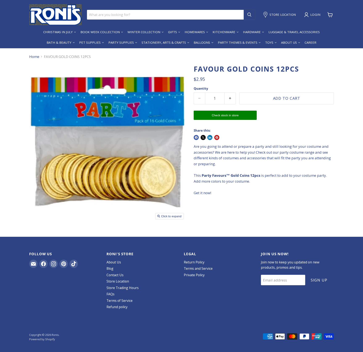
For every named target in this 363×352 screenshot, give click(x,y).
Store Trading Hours (123, 287)
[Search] (249, 15)
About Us (114, 262)
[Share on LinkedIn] (209, 137)
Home (34, 57)
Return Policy (194, 262)
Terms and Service (198, 268)
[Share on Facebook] (196, 137)
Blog (110, 268)
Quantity (201, 88)
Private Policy (194, 275)
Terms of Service (120, 300)
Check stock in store (225, 115)
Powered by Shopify (42, 339)
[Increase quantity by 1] (230, 98)
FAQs (110, 294)
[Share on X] (203, 137)
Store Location (118, 281)
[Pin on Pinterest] (216, 137)
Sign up (319, 280)
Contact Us (115, 275)
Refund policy (117, 307)
